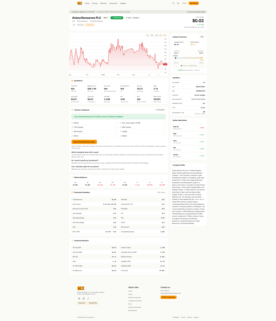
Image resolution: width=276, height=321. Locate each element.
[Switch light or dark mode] (178, 3)
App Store (82, 303)
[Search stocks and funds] (173, 3)
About (130, 294)
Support (196, 317)
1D (147, 35)
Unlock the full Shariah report (84, 142)
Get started (193, 3)
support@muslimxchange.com (171, 293)
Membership (132, 310)
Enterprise (113, 3)
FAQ (129, 304)
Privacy (189, 317)
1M (156, 35)
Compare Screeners (135, 301)
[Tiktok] (88, 298)
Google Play (93, 303)
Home (87, 3)
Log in (184, 3)
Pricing (94, 3)
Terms (183, 317)
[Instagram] (79, 298)
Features (103, 3)
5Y (165, 35)
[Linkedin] (84, 298)
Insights (123, 3)
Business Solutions (134, 307)
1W (152, 35)
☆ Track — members (132, 18)
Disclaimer (176, 317)
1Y (160, 35)
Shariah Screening (134, 297)
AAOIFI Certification (168, 297)
